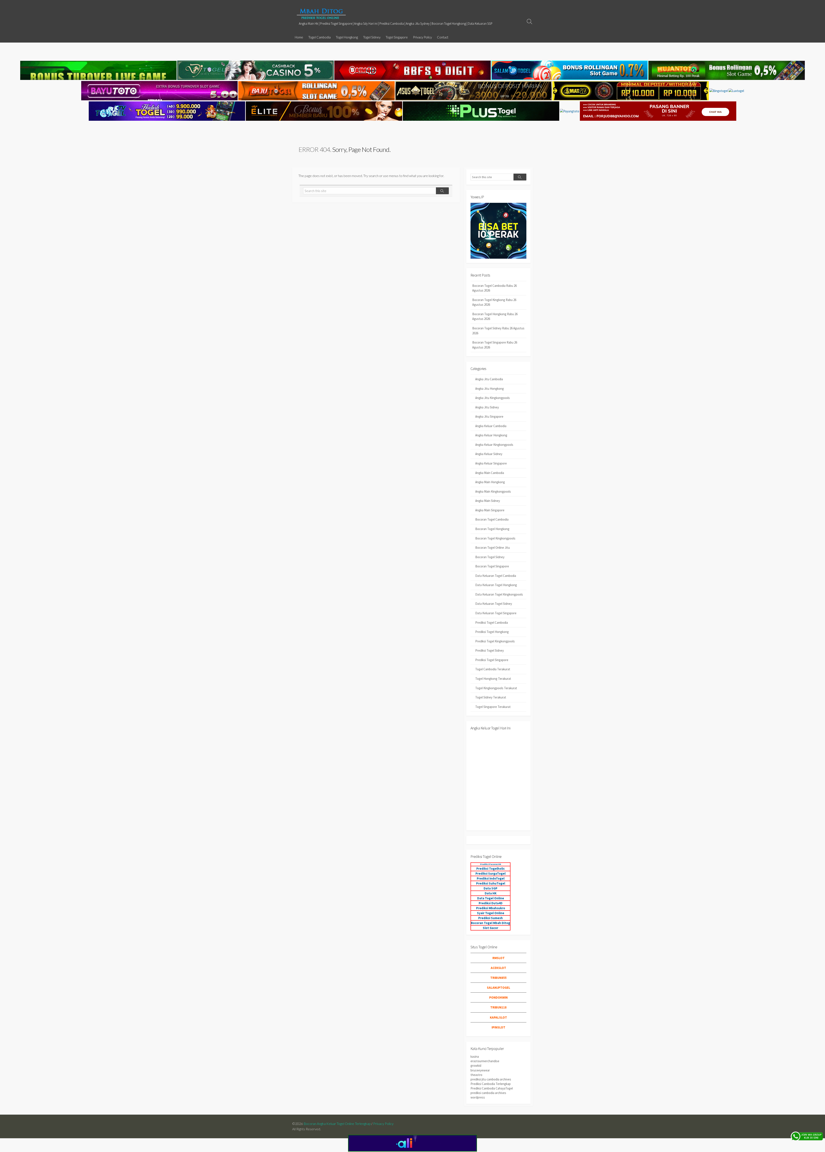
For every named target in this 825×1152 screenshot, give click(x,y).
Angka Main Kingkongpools (493, 491)
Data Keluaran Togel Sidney (493, 604)
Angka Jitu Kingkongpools (492, 398)
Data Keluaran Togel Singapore (495, 613)
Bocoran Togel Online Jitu (492, 547)
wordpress (478, 1097)
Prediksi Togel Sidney (489, 650)
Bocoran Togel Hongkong (492, 529)
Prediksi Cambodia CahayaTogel (492, 1088)
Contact (442, 37)
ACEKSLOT (498, 968)
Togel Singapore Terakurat (493, 707)
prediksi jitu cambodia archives (491, 1079)
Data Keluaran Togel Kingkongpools (499, 594)
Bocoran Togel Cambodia (492, 519)
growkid (476, 1065)
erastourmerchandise (485, 1061)
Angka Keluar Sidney (488, 454)
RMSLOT (498, 958)
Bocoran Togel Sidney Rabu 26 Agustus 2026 (498, 330)
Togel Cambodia (319, 37)
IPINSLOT (498, 1027)
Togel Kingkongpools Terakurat (496, 688)
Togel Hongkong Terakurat (493, 679)
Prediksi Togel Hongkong (492, 632)
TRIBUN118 (498, 1007)
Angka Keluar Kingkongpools (494, 445)
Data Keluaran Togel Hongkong (496, 585)
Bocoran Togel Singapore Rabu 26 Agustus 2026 (494, 344)
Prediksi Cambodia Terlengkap (491, 1084)
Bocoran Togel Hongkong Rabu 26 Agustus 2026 (495, 316)
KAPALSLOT (498, 1017)
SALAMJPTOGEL (498, 987)
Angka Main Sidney (487, 501)
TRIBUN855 (498, 978)
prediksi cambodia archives (488, 1093)
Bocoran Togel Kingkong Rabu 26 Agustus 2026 (494, 302)
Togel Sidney (371, 37)
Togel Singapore (397, 37)
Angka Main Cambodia (489, 473)
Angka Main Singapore (489, 510)
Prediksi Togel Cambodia (491, 622)
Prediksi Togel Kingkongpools (495, 641)
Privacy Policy (422, 37)
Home (299, 37)
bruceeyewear (480, 1070)
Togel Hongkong (347, 37)
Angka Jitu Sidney (487, 407)
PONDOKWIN (498, 997)
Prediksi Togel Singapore (491, 660)
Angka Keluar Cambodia (490, 426)
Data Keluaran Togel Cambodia (495, 576)
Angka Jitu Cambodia (489, 379)
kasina (475, 1056)
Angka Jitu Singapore (489, 416)
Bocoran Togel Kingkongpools (495, 538)
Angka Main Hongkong (490, 482)
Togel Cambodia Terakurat (492, 669)
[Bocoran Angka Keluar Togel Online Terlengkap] (321, 13)
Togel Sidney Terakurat (490, 697)
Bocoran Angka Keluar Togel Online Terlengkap (337, 1124)
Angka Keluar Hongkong (491, 435)
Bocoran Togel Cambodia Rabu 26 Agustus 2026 (494, 288)
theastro (476, 1075)
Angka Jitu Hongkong (489, 389)
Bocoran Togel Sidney (489, 557)
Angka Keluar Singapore (491, 463)
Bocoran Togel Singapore (492, 566)
